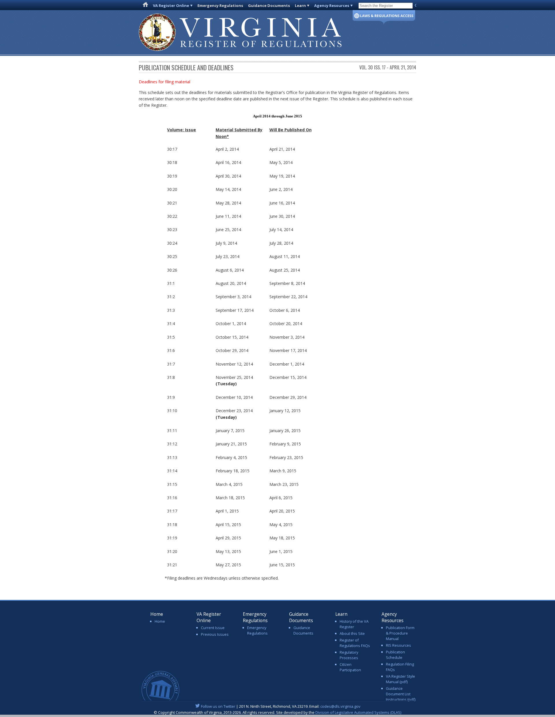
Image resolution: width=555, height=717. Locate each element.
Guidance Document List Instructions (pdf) (400, 694)
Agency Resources (331, 5)
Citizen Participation (350, 667)
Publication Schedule (395, 654)
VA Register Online (171, 5)
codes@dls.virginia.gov (340, 706)
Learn (300, 5)
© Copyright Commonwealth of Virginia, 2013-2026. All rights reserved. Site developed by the (277, 712)
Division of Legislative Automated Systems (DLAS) (358, 712)
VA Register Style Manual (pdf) (400, 679)
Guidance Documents (269, 5)
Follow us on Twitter (218, 706)
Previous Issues (215, 634)
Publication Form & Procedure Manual (400, 633)
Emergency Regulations (220, 5)
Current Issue (213, 627)
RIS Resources (398, 645)
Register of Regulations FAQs (355, 642)
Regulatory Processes (349, 655)
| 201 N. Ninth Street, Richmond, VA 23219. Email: (280, 706)
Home (160, 621)
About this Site (352, 633)
